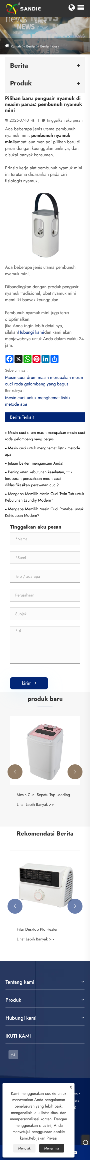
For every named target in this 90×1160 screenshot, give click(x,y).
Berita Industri (50, 46)
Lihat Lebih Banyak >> (35, 804)
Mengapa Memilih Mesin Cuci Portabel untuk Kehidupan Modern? (44, 512)
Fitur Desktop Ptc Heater (37, 929)
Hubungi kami (31, 332)
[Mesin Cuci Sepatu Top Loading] (45, 750)
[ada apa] (13, 1054)
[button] (15, 771)
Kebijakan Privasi (43, 1138)
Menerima (51, 1148)
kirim (29, 683)
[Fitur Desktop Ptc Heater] (45, 885)
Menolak (24, 1148)
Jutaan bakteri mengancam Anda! (36, 463)
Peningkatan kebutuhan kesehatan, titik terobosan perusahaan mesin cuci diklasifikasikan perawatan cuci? (38, 478)
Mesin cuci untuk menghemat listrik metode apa (42, 451)
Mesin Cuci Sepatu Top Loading (43, 795)
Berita (30, 46)
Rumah (16, 46)
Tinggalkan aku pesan (64, 120)
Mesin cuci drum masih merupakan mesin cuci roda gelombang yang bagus (44, 380)
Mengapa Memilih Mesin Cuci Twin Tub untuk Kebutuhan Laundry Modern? (44, 497)
